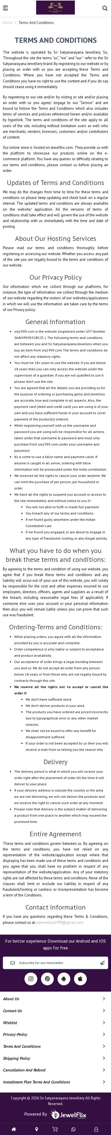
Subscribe (102, 963)
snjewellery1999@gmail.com (59, 922)
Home (8, 22)
